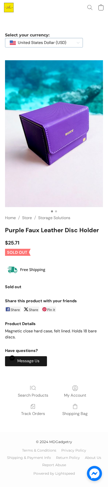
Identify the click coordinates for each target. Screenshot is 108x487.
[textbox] (40, 43)
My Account (75, 395)
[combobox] (44, 42)
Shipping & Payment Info (29, 457)
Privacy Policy (73, 450)
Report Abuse (54, 465)
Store (27, 217)
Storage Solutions (54, 217)
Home (10, 217)
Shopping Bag (75, 413)
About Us (93, 457)
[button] (9, 7)
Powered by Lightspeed (54, 473)
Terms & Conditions (39, 450)
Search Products (33, 395)
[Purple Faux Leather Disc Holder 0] (54, 133)
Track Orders (33, 413)
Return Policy (68, 457)
